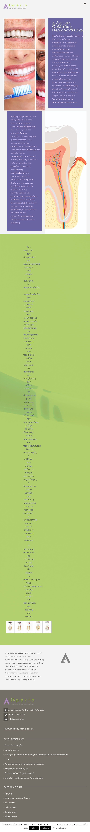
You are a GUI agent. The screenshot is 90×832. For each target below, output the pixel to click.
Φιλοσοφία (10, 807)
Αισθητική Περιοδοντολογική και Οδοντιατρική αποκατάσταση (36, 755)
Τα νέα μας (10, 812)
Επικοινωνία (11, 817)
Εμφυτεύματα (12, 750)
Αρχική (8, 793)
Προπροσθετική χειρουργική (19, 773)
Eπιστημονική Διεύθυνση (17, 798)
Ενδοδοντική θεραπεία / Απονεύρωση (24, 778)
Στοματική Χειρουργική (16, 769)
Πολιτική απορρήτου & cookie (18, 729)
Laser (7, 759)
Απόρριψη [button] (46, 828)
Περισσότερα (59, 828)
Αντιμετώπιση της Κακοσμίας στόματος (24, 764)
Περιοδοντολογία (13, 745)
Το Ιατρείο (10, 803)
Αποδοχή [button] (33, 828)
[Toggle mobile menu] (85, 3)
